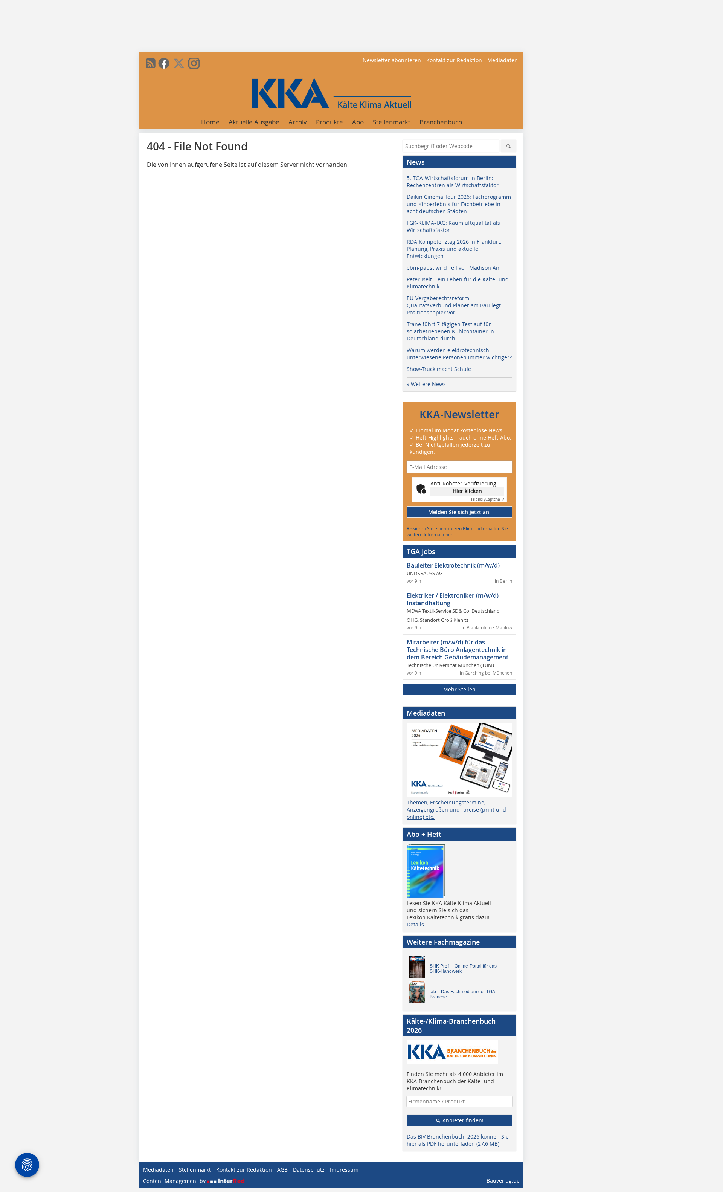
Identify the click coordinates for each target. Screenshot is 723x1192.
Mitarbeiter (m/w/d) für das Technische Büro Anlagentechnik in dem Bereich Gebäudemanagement (457, 649)
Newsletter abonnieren (392, 60)
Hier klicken (467, 491)
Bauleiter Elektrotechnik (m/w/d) (453, 565)
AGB (282, 1169)
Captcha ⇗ (487, 499)
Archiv (297, 122)
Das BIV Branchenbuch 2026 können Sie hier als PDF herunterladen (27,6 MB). (458, 1140)
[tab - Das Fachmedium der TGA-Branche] (419, 994)
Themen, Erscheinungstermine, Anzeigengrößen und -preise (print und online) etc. (456, 809)
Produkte (329, 122)
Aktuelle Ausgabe (254, 122)
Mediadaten (502, 60)
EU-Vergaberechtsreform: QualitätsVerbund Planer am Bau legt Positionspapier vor (454, 305)
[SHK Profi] (419, 968)
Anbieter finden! (462, 1120)
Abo (358, 122)
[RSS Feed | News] (150, 63)
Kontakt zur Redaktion (454, 60)
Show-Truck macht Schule (439, 368)
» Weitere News (426, 384)
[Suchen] (508, 146)
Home (210, 122)
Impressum (344, 1169)
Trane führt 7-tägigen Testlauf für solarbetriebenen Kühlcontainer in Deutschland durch (450, 331)
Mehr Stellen (459, 689)
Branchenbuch (440, 122)
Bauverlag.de (503, 1180)
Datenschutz (309, 1169)
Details (415, 924)
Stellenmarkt (391, 122)
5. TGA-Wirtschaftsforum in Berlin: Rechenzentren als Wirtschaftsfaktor (453, 181)
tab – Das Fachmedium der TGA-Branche (463, 994)
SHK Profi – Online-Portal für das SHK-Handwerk (463, 968)
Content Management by (175, 1180)
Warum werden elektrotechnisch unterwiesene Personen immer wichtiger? (459, 353)
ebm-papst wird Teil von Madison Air (453, 267)
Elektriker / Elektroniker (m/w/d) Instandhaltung (453, 599)
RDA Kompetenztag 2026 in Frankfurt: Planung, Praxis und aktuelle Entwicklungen (454, 248)
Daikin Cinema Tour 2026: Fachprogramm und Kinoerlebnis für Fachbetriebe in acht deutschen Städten (459, 204)
